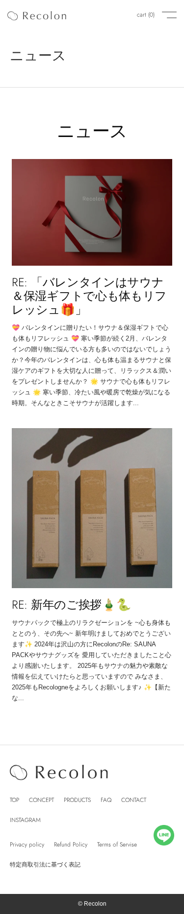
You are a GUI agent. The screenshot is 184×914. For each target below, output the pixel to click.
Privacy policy (27, 844)
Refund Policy (70, 844)
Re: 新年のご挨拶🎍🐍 (71, 604)
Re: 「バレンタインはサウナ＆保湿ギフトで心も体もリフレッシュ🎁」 (89, 296)
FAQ (106, 800)
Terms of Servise (117, 844)
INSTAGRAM (25, 820)
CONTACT (133, 800)
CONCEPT (41, 800)
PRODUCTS (77, 800)
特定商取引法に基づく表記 (45, 864)
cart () (146, 14)
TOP (14, 800)
